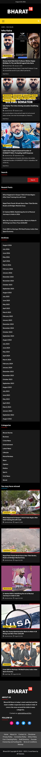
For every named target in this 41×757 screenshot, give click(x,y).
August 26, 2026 (19, 560)
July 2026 (6, 249)
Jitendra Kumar (8, 111)
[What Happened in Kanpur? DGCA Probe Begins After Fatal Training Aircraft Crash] (20, 502)
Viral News (6, 101)
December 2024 (8, 324)
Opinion (21, 98)
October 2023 (7, 379)
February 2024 (8, 363)
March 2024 (7, 359)
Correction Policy (20, 737)
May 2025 (6, 304)
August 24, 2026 (17, 674)
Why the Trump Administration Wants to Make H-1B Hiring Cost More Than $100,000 (20, 222)
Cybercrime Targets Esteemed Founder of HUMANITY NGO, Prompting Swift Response (18, 152)
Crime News (7, 440)
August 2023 (7, 387)
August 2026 (7, 245)
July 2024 (6, 344)
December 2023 (8, 371)
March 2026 (7, 265)
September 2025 (8, 288)
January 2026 (7, 273)
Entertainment (17, 95)
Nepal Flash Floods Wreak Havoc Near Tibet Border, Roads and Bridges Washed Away (20, 204)
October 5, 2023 (18, 111)
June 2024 (6, 348)
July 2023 (6, 391)
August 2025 (7, 292)
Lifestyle (34, 95)
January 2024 (7, 367)
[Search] (38, 21)
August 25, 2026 (19, 636)
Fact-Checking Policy (10, 739)
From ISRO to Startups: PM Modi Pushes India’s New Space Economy (20, 230)
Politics (27, 98)
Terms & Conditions (30, 742)
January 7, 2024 (18, 66)
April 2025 (6, 308)
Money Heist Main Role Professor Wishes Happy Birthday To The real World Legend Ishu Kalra (19, 62)
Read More (6, 74)
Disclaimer (31, 734)
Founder (34, 739)
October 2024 (7, 332)
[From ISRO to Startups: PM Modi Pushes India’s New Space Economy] (20, 654)
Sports (33, 98)
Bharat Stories (7, 56)
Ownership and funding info (12, 742)
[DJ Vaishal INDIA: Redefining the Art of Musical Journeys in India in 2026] (20, 578)
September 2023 (8, 383)
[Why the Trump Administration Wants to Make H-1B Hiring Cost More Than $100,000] (20, 616)
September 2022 (8, 415)
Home (6, 734)
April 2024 (6, 356)
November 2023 (8, 375)
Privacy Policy (7, 737)
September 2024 (8, 336)
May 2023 (6, 399)
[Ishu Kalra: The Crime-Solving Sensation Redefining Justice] (20, 90)
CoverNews (32, 751)
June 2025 (6, 300)
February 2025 (8, 316)
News (14, 98)
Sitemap (20, 744)
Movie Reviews (7, 98)
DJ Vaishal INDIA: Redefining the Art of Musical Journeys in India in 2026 (19, 213)
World (13, 101)
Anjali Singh (7, 674)
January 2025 (7, 320)
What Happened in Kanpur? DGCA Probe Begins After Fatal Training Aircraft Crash (19, 196)
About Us (13, 734)
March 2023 (7, 407)
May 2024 (6, 352)
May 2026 (6, 257)
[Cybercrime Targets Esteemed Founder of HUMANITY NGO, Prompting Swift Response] (20, 135)
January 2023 (7, 411)
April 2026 (6, 261)
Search (4, 172)
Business (6, 437)
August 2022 (7, 419)
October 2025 (7, 285)
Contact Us (22, 734)
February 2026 (8, 269)
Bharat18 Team (8, 66)
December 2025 (8, 277)
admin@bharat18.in (24, 713)
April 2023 (6, 403)
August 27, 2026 (19, 522)
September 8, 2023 (19, 155)
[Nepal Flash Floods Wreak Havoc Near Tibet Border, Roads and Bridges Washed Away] (20, 540)
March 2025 (7, 312)
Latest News (27, 95)
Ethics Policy (32, 737)
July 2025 (6, 296)
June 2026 (6, 253)
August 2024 (7, 340)
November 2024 (8, 328)
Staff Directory (24, 739)
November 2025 (8, 281)
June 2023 (6, 395)
